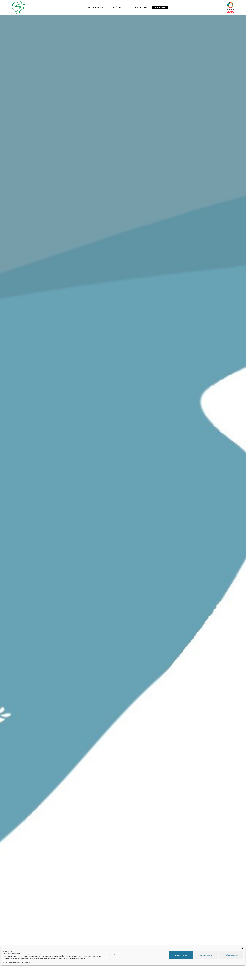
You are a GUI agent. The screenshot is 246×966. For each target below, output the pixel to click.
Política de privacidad (18, 962)
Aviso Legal (28, 962)
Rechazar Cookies (206, 955)
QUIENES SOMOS (95, 7)
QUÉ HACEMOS (120, 7)
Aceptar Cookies (181, 955)
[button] (242, 948)
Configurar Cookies (231, 955)
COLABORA (160, 7)
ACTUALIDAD (141, 7)
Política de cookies (7, 962)
